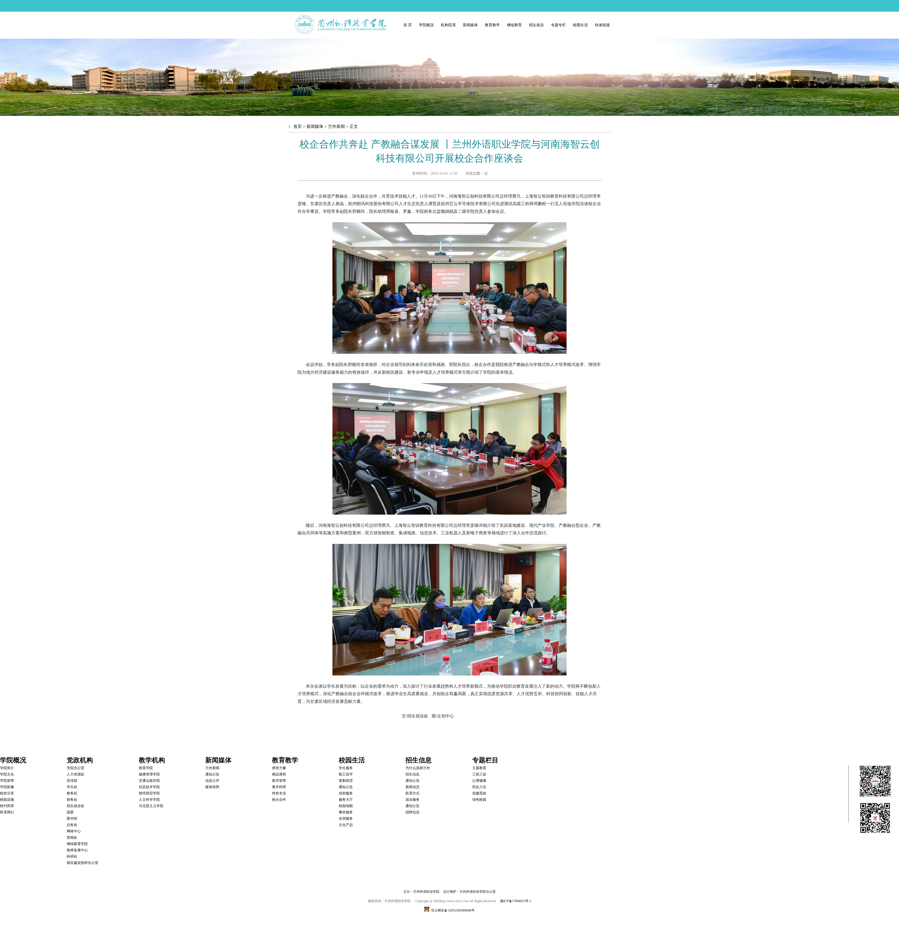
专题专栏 (558, 25)
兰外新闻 (336, 126)
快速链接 (602, 25)
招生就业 (536, 25)
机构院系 (448, 25)
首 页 (407, 25)
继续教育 (514, 25)
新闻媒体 (470, 25)
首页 (297, 126)
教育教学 (492, 25)
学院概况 (426, 25)
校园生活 (580, 25)
